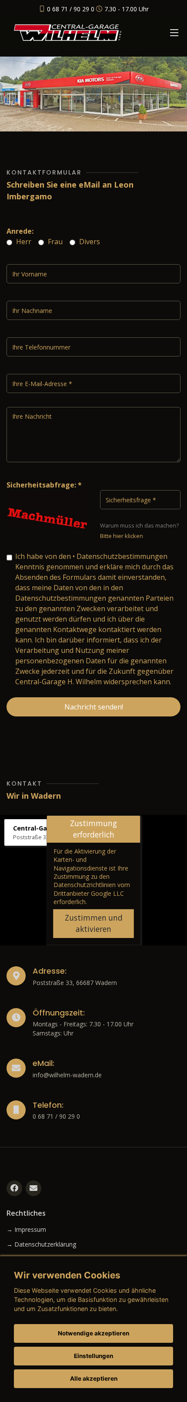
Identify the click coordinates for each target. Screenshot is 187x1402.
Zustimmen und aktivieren (94, 923)
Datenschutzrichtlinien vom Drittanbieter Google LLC (91, 889)
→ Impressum (26, 1230)
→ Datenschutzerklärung (41, 1244)
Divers (88, 241)
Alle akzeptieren (93, 1378)
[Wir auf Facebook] (14, 1188)
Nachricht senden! (93, 707)
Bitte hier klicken (121, 536)
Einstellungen (93, 1355)
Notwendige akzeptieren (93, 1333)
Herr (22, 241)
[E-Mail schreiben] (33, 1188)
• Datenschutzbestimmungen (120, 556)
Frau (54, 241)
